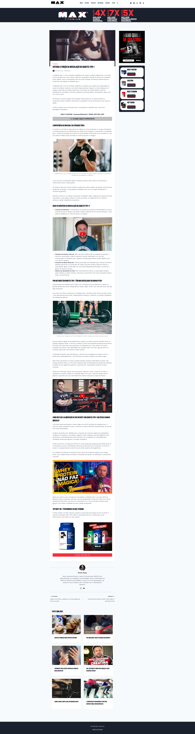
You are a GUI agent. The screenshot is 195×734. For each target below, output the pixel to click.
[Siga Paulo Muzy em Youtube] (84, 588)
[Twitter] (143, 3)
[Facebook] (140, 3)
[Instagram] (130, 3)
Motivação (100, 3)
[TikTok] (137, 3)
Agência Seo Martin (97, 729)
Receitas (93, 3)
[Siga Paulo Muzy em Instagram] (81, 588)
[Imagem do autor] (54, 71)
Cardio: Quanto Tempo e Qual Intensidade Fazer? (66, 702)
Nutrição (55, 63)
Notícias (107, 3)
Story (113, 3)
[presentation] (66, 624)
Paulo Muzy (60, 70)
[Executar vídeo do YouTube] (82, 234)
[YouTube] (134, 3)
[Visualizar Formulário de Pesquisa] (117, 3)
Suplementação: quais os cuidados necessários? (98, 638)
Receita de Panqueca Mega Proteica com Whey (65, 638)
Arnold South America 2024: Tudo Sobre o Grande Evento (101, 599)
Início (81, 3)
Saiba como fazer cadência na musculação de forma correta (65, 599)
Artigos (87, 3)
